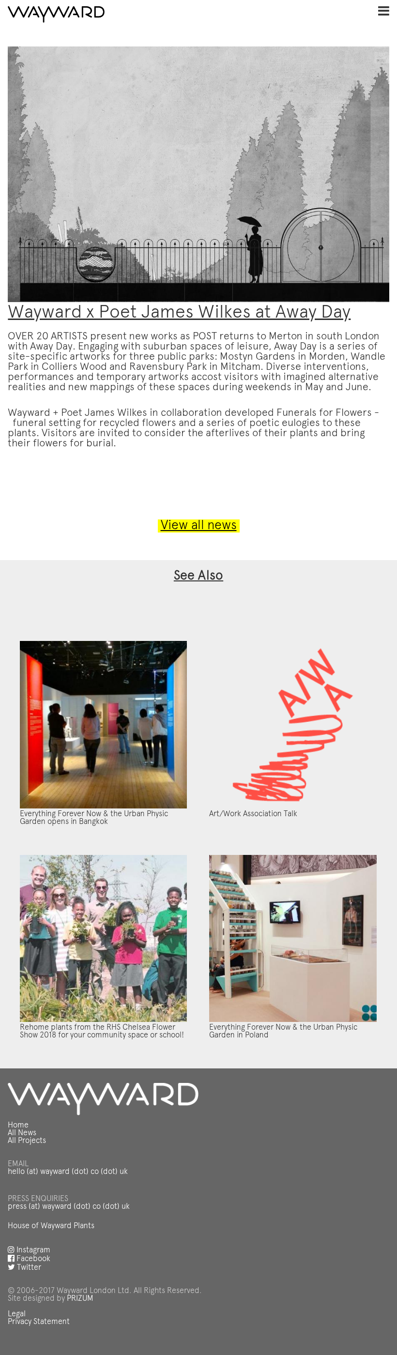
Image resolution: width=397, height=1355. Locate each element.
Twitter (28, 1268)
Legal (17, 1314)
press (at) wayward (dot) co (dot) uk (69, 1207)
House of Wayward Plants (51, 1226)
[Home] (56, 14)
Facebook (32, 1259)
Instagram (32, 1250)
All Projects (27, 1141)
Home (18, 1125)
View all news (199, 526)
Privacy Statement (39, 1322)
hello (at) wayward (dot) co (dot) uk (68, 1172)
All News (22, 1133)
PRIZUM (80, 1299)
